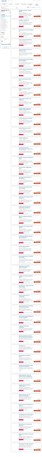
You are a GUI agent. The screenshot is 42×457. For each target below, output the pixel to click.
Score (36, 7)
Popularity (33, 7)
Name (40, 7)
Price (38, 7)
